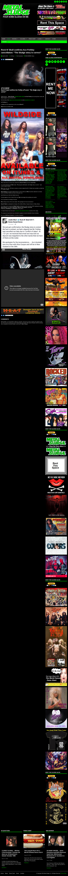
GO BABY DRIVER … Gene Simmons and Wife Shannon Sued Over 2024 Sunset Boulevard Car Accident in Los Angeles (56, 854)
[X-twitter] (57, 2)
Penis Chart (32, 39)
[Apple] (64, 2)
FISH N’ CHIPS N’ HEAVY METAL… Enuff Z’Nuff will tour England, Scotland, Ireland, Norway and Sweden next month (50, 204)
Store (54, 39)
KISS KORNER (28, 56)
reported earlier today (19, 96)
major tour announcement (15, 100)
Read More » (4, 867)
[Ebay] (64, 61)
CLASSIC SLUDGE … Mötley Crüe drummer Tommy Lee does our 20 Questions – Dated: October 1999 (11, 853)
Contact (47, 39)
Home (3, 39)
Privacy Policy (63, 873)
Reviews (14, 39)
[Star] (66, 2)
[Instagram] (62, 2)
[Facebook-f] (55, 2)
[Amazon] (46, 64)
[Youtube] (59, 2)
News (8, 39)
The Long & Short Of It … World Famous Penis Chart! (33, 851)
